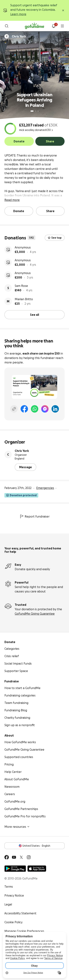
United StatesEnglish (36, 845)
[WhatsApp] (34, 409)
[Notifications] (53, 26)
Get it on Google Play (15, 868)
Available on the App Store (36, 868)
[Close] (63, 10)
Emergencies (45, 488)
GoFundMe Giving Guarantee (35, 613)
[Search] (6, 26)
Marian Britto (24, 299)
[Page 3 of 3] (38, 111)
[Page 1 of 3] (32, 111)
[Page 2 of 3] (35, 111)
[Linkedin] (55, 409)
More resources (15, 826)
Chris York (22, 450)
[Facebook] (24, 409)
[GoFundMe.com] (34, 26)
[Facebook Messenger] (45, 409)
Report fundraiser (37, 516)
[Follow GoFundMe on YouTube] (14, 857)
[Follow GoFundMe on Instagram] (28, 857)
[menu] (62, 26)
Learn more (18, 14)
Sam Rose (21, 285)
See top (56, 237)
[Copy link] (14, 409)
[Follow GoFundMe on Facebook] (6, 857)
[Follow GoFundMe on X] (21, 857)
